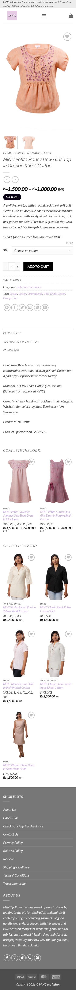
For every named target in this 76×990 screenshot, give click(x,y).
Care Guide (10, 818)
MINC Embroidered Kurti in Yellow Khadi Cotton (19, 609)
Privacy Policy (13, 842)
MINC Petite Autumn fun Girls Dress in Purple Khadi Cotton (55, 515)
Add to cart (38, 266)
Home (7, 153)
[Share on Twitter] (22, 307)
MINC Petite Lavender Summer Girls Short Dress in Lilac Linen (18, 515)
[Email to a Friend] (29, 307)
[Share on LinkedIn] (45, 307)
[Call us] (29, 957)
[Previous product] (15, 179)
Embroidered (35, 293)
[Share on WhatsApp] (7, 307)
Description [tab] (11, 333)
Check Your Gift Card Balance (23, 826)
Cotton (22, 293)
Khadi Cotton (57, 293)
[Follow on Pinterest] (37, 957)
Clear (69, 243)
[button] (43, 15)
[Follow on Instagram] (14, 957)
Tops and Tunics (39, 153)
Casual (13, 293)
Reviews (8, 859)
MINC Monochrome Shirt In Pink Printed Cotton (18, 686)
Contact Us (10, 834)
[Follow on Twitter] (22, 957)
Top (15, 298)
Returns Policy (13, 850)
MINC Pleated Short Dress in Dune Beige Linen (18, 767)
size (5, 250)
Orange (7, 298)
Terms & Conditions (16, 875)
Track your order (14, 883)
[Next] (66, 82)
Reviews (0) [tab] (11, 350)
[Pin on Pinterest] (37, 307)
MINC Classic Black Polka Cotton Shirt (55, 609)
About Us (9, 809)
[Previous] (10, 82)
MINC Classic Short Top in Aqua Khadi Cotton (55, 686)
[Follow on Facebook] (7, 957)
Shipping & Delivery (16, 867)
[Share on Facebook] (14, 307)
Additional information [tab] (21, 341)
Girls (19, 153)
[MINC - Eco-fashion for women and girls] (20, 15)
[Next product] (7, 179)
